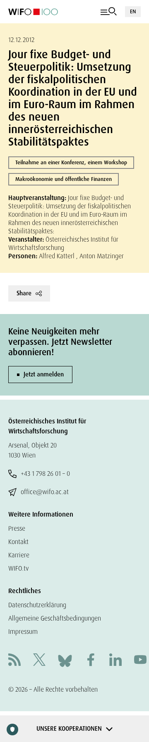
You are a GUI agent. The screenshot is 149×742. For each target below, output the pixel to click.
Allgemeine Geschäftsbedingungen (54, 618)
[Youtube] (140, 661)
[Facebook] (90, 661)
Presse (16, 528)
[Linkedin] (115, 661)
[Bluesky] (65, 660)
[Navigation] (109, 11)
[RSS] (14, 661)
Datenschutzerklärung (37, 605)
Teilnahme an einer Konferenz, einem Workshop (71, 162)
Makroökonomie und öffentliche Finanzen (63, 179)
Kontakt (18, 541)
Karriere (18, 555)
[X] (39, 661)
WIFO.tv (18, 568)
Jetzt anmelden (44, 374)
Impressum (23, 631)
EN (133, 11)
